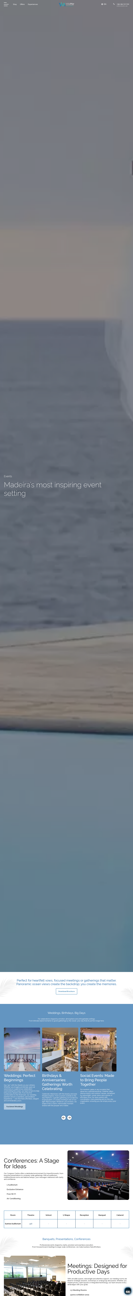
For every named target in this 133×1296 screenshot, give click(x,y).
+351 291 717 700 (123, 4)
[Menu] (7, 4)
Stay (15, 4)
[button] (103, 4)
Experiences (33, 4)
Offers (22, 4)
